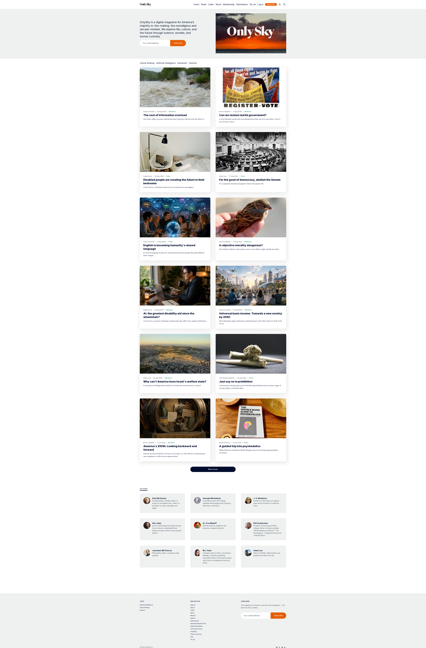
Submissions (242, 4)
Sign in (192, 607)
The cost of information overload (165, 115)
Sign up (192, 605)
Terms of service (196, 634)
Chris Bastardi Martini (226, 378)
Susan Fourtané (148, 111)
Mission (192, 615)
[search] (284, 4)
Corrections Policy (196, 629)
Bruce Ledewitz (224, 111)
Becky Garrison (224, 442)
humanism (182, 63)
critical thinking (147, 63)
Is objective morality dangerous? (241, 245)
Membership (228, 4)
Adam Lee (222, 176)
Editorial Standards (196, 626)
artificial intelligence (166, 63)
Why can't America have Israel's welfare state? (174, 381)
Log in (260, 4)
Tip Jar (252, 4)
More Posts (213, 469)
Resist (203, 4)
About (218, 4)
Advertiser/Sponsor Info (198, 623)
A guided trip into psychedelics (239, 446)
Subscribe (271, 4)
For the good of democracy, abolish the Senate (250, 179)
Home (196, 4)
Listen (211, 4)
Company (193, 631)
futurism (193, 63)
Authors (143, 489)
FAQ (191, 637)
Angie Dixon (147, 176)
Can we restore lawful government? (242, 115)
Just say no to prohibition (235, 381)
